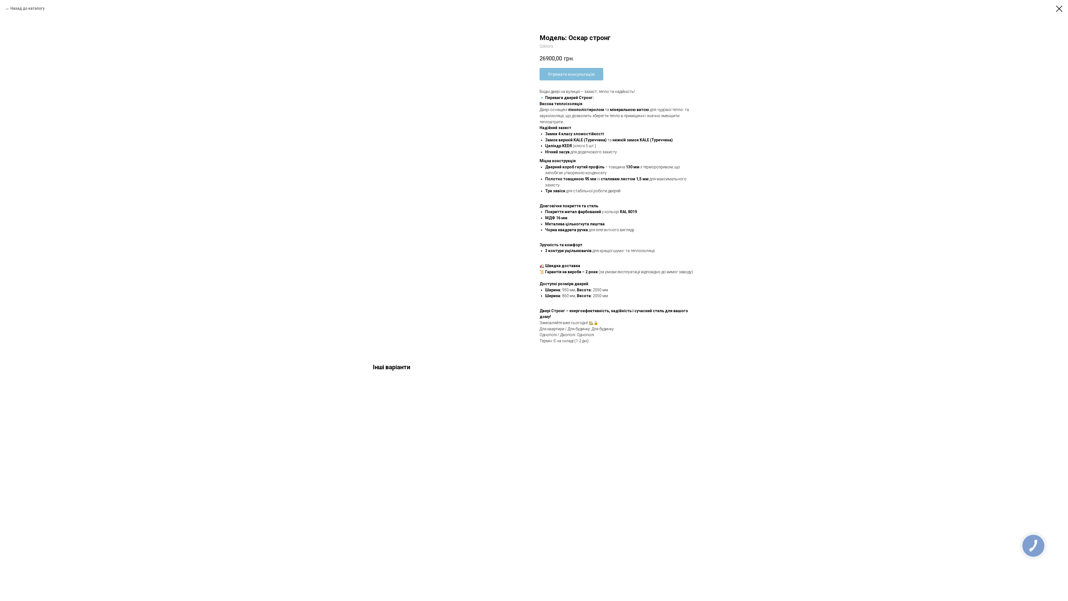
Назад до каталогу (28, 8)
